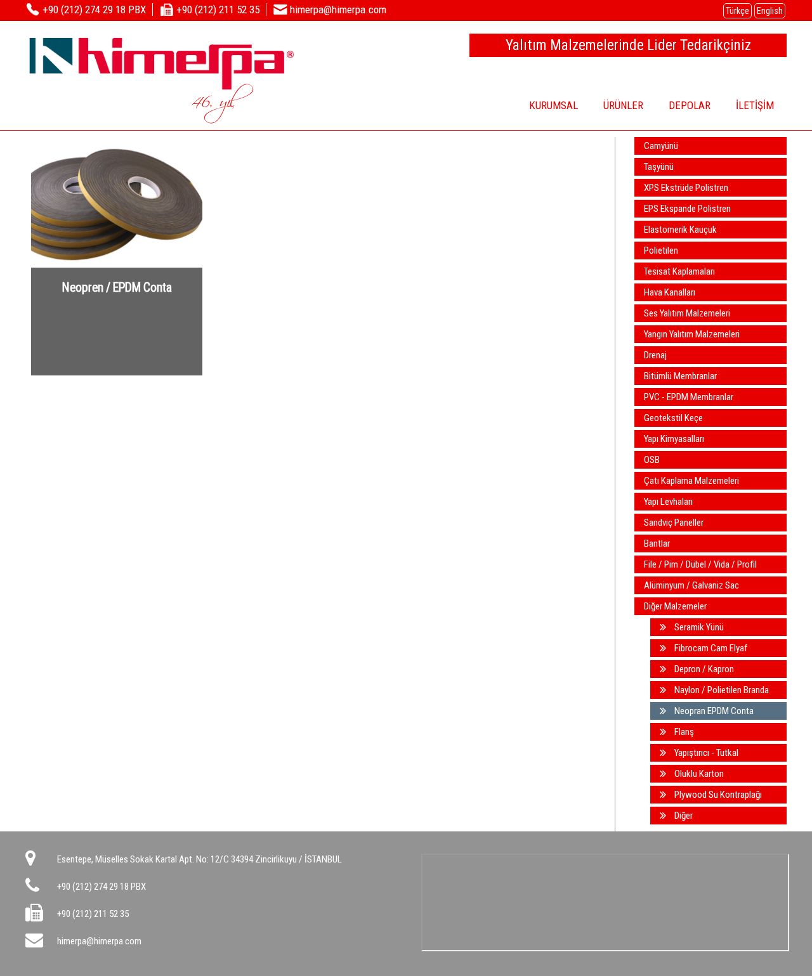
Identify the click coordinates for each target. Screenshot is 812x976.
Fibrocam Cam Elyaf (709, 648)
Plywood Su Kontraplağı (717, 794)
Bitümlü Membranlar (680, 376)
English (770, 11)
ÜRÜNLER (623, 105)
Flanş (683, 732)
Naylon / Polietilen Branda (720, 690)
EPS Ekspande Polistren (687, 208)
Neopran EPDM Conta (713, 711)
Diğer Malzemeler (675, 606)
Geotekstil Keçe (673, 418)
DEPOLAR (689, 105)
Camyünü (661, 146)
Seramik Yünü (698, 627)
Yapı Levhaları (668, 501)
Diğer (682, 815)
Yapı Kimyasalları (674, 439)
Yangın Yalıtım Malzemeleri (692, 334)
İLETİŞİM (755, 105)
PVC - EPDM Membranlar (688, 397)
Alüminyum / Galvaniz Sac (691, 585)
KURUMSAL (553, 105)
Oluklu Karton (698, 773)
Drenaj (655, 355)
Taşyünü (659, 166)
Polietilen (661, 250)
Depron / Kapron (703, 669)
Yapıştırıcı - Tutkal (705, 752)
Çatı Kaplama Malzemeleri (691, 480)
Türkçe (737, 11)
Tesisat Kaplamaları (679, 271)
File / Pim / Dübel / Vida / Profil (700, 564)
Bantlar (657, 543)
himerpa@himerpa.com (99, 941)
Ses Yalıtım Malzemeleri (687, 313)
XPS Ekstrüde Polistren (686, 187)
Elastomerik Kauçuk (680, 229)
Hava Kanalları (669, 292)
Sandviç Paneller (674, 522)
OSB (652, 459)
